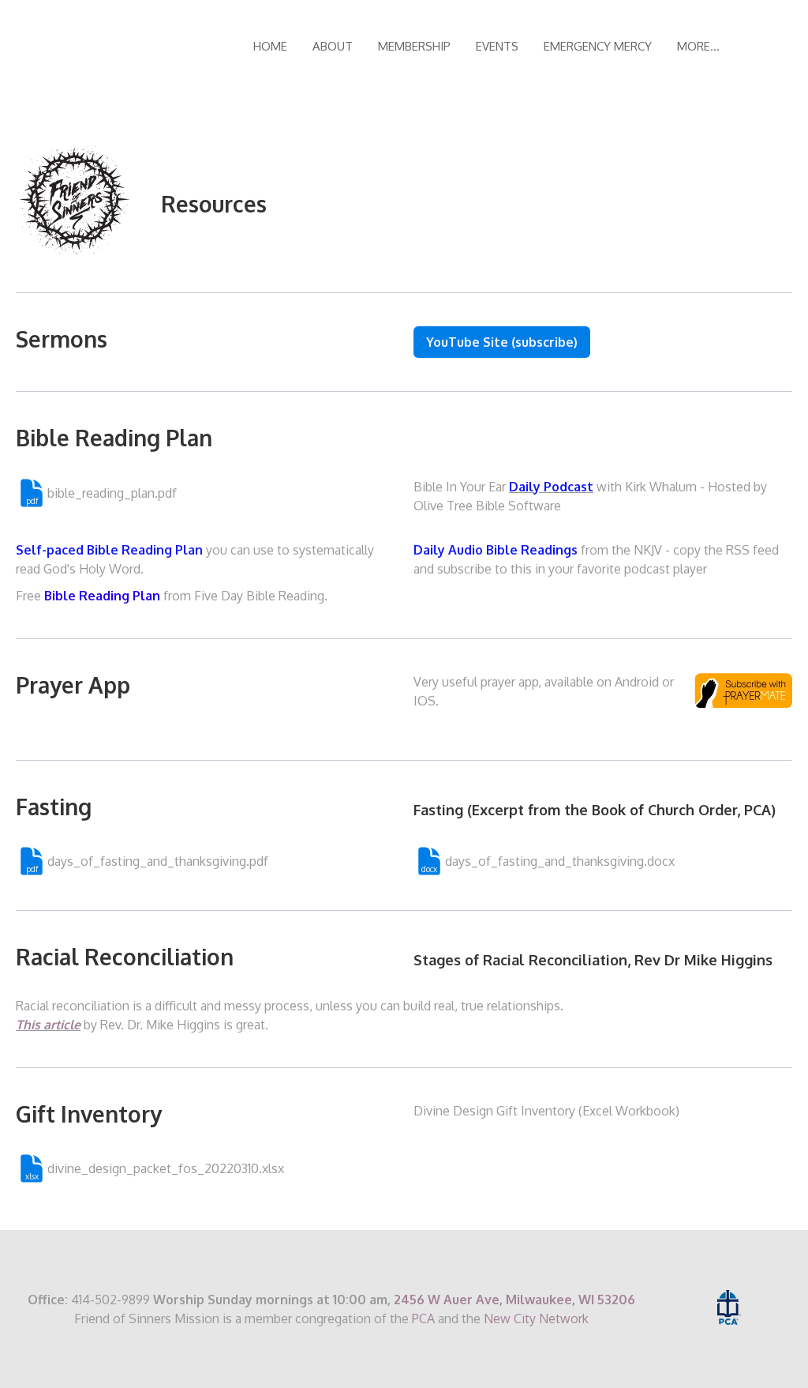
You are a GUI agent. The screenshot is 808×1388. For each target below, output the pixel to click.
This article (48, 1025)
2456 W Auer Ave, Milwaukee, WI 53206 (514, 1299)
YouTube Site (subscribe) (502, 342)
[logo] (117, 46)
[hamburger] (215, 47)
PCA (423, 1318)
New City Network (536, 1318)
